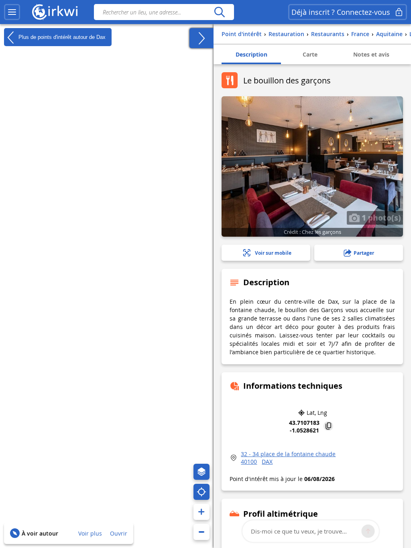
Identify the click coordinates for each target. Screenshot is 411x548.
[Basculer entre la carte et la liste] (201, 38)
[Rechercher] (219, 12)
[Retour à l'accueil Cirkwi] (55, 12)
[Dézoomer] (201, 532)
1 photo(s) (380, 217)
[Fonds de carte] (201, 472)
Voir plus (90, 533)
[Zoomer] (201, 512)
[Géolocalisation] (201, 492)
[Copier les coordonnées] (328, 426)
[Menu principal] (12, 12)
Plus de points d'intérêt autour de (61, 37)
